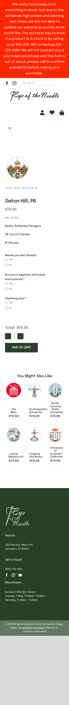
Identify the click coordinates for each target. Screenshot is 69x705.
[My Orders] (51, 113)
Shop (17, 188)
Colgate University (35, 455)
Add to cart (21, 347)
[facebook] (7, 83)
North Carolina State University (56, 408)
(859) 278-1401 (13, 569)
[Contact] (20, 575)
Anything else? (16, 298)
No (10, 265)
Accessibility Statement (32, 628)
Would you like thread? (21, 255)
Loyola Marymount (16, 455)
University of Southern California (56, 452)
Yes (10, 260)
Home (8, 188)
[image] (34, 167)
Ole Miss (14, 411)
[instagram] (14, 83)
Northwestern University (38, 411)
